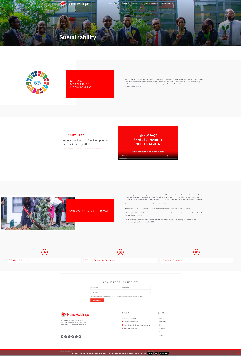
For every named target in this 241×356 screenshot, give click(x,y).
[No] (239, 353)
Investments (124, 3)
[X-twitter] (69, 336)
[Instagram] (65, 336)
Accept (150, 353)
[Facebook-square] (62, 336)
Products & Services (19, 260)
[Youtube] (80, 336)
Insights (144, 3)
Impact (135, 3)
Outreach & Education (172, 260)
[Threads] (76, 336)
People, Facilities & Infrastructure (101, 260)
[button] (177, 4)
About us (112, 3)
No (156, 353)
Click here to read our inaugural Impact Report (82, 149)
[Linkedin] (72, 336)
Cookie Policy (164, 353)
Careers (154, 3)
